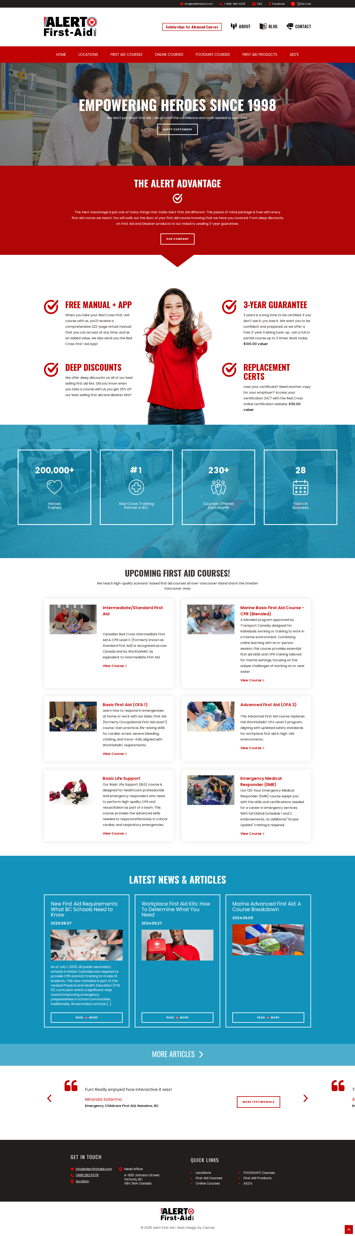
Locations (88, 54)
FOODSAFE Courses (213, 54)
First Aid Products (259, 54)
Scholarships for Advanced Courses (192, 26)
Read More (87, 1017)
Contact (303, 26)
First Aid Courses (126, 54)
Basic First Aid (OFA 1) (125, 705)
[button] (49, 1098)
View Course (113, 665)
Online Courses (169, 54)
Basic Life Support (121, 778)
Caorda (208, 1227)
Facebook (278, 4)
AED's (294, 54)
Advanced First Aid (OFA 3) (268, 705)
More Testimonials (258, 1102)
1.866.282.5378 (87, 1175)
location (82, 1181)
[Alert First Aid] (70, 26)
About (245, 26)
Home (61, 54)
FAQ (259, 4)
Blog (273, 26)
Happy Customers (177, 129)
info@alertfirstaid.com (199, 4)
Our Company (177, 239)
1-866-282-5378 (234, 4)
